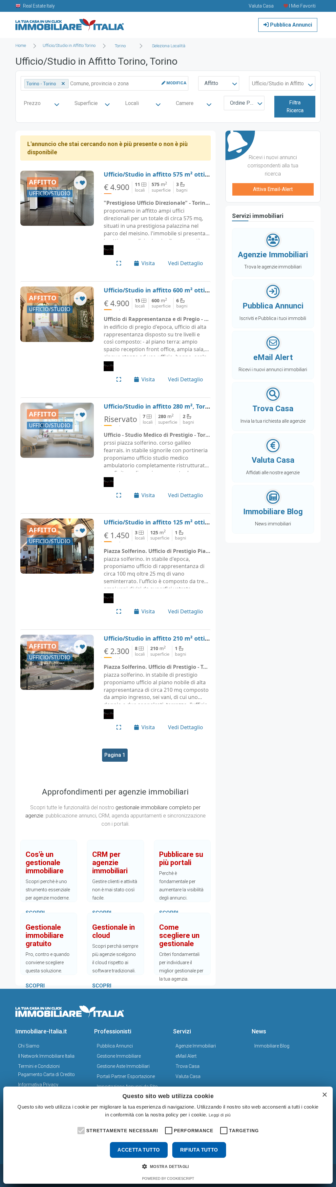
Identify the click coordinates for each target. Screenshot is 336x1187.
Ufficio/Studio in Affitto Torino (69, 45)
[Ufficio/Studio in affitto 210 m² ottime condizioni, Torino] (57, 662)
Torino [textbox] (120, 45)
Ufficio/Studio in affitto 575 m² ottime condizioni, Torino (185, 174)
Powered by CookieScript (168, 1178)
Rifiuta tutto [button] (199, 1150)
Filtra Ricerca (295, 106)
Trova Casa (188, 1066)
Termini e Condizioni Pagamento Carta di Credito (46, 1070)
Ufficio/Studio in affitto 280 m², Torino (159, 406)
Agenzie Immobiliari (196, 1046)
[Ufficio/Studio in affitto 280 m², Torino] (57, 430)
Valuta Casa (188, 1076)
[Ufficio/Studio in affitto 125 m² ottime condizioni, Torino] (57, 546)
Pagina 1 (114, 755)
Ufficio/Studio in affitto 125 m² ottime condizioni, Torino (185, 522)
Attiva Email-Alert (273, 189)
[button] (80, 1129)
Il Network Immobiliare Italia (46, 1056)
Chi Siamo (28, 1046)
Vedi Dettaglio (185, 263)
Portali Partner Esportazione (126, 1076)
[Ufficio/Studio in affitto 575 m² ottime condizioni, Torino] (57, 198)
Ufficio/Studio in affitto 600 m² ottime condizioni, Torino (185, 290)
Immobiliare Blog (271, 1046)
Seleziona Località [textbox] (168, 45)
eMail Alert (186, 1056)
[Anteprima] (118, 263)
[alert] (168, 1135)
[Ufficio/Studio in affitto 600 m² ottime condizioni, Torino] (57, 314)
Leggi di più (220, 1115)
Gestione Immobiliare (119, 1056)
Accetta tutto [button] (138, 1150)
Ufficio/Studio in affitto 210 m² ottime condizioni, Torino (185, 638)
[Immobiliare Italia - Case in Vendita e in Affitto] (69, 22)
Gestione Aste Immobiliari (123, 1066)
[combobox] (122, 46)
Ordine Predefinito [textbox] (245, 103)
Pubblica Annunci (290, 25)
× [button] (324, 1094)
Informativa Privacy (38, 1084)
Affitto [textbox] (211, 83)
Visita (148, 263)
